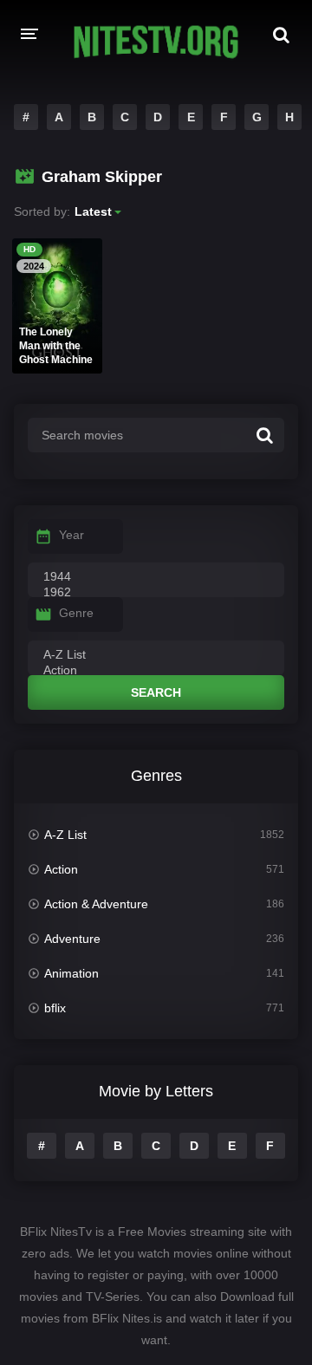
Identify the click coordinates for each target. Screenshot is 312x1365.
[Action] (156, 671)
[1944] (156, 577)
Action (61, 869)
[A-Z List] (156, 655)
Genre (76, 613)
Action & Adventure (96, 904)
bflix (55, 1008)
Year (71, 535)
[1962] (156, 593)
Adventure (72, 939)
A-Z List (65, 835)
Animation (71, 973)
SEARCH (156, 692)
